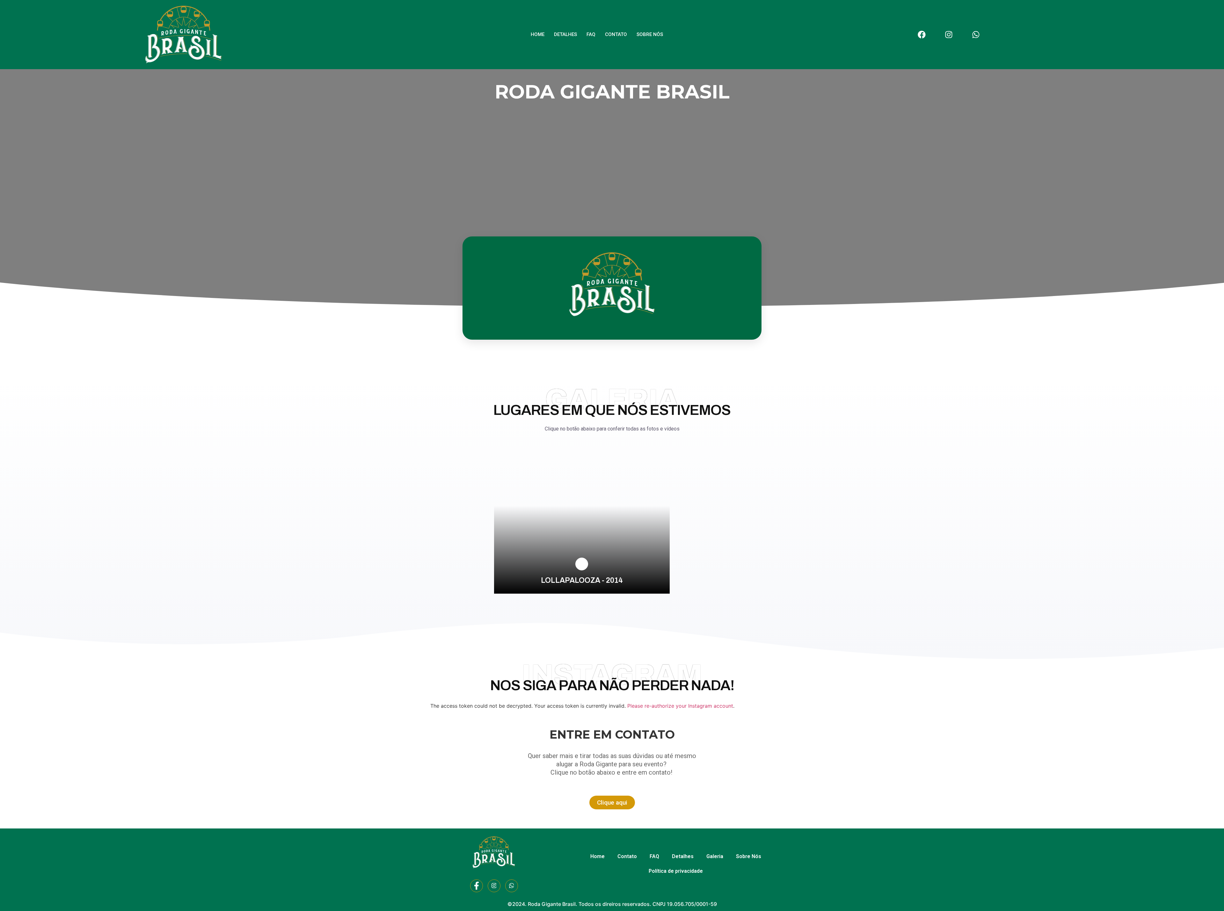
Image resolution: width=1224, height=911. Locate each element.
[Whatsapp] (976, 35)
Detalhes (565, 34)
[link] (581, 564)
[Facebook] (922, 35)
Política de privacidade (676, 871)
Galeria (714, 856)
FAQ (590, 34)
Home (537, 34)
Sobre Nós (650, 34)
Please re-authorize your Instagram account (680, 706)
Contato (616, 34)
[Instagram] (949, 35)
